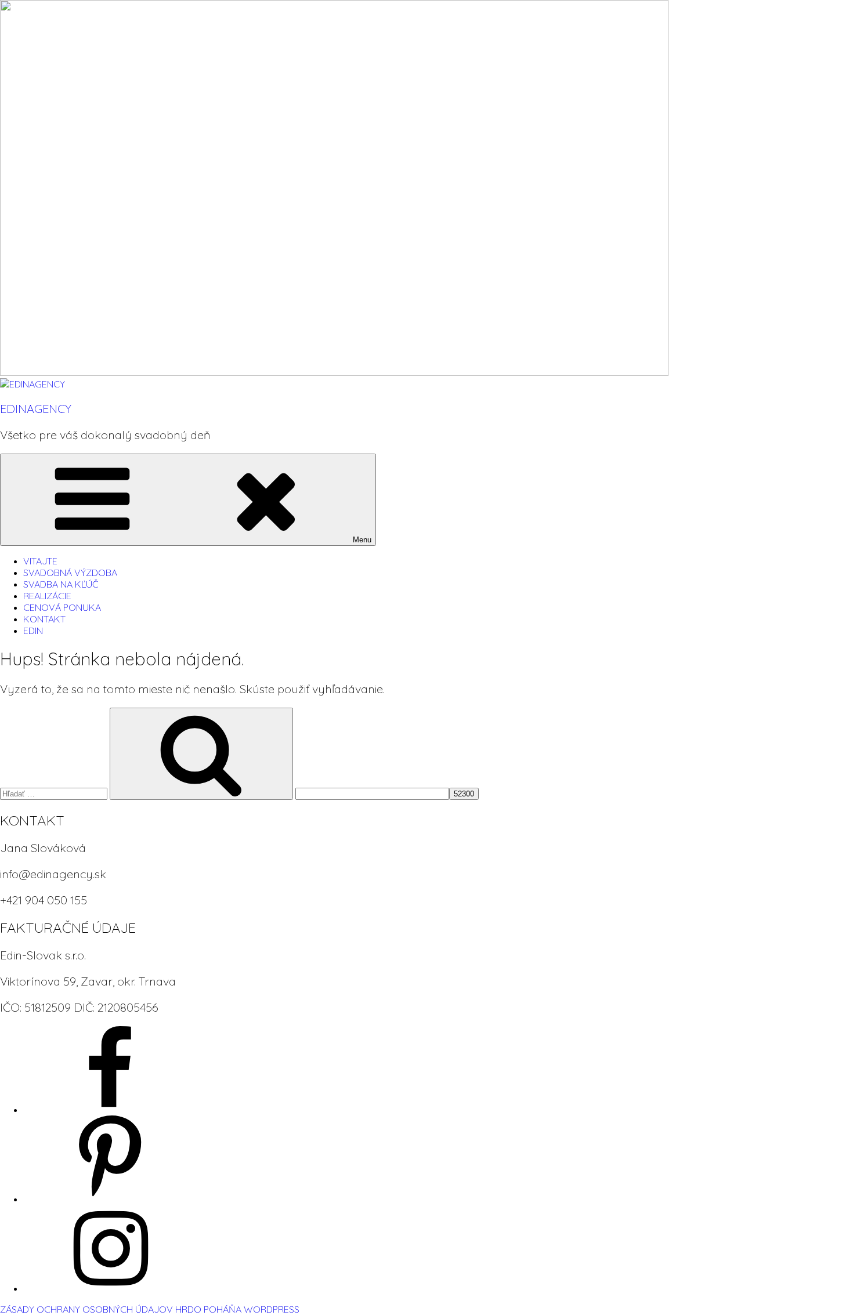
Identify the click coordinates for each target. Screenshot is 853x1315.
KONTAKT (44, 619)
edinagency (35, 408)
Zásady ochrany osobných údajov (86, 1309)
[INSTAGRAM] (110, 1288)
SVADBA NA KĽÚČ (61, 584)
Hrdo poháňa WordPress (237, 1309)
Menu (362, 539)
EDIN (33, 630)
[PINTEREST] (110, 1199)
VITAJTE (40, 561)
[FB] (110, 1109)
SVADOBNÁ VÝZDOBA (70, 572)
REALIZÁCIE (47, 596)
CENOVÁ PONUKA (62, 607)
